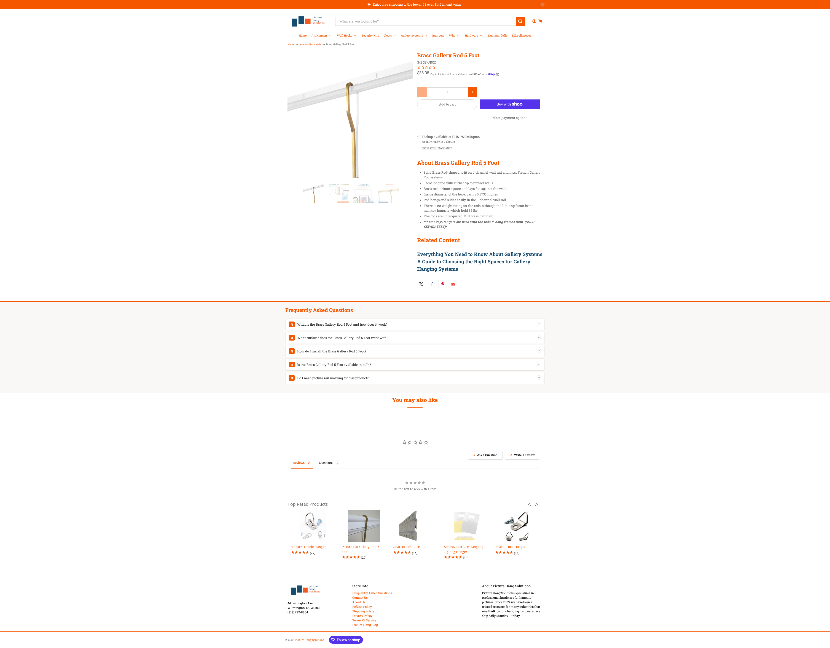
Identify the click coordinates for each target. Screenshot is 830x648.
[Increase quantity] (472, 92)
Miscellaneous (521, 35)
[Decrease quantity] (422, 92)
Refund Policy (362, 607)
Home (303, 35)
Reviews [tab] (299, 463)
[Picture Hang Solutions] (308, 21)
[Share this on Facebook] (432, 284)
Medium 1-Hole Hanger (308, 546)
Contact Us (360, 597)
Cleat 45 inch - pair (406, 546)
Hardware (471, 35)
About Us (358, 602)
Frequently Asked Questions (372, 593)
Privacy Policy (362, 616)
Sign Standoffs (497, 35)
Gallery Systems (412, 35)
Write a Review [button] (524, 455)
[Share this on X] (421, 284)
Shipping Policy (363, 611)
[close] (542, 4)
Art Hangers (319, 35)
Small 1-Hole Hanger (510, 546)
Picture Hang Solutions (309, 640)
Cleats (388, 35)
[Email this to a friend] (453, 284)
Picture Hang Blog (365, 625)
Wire (452, 35)
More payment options (510, 117)
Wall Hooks (344, 35)
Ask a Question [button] (487, 455)
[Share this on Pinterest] (443, 284)
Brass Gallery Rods (310, 44)
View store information (437, 148)
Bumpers (438, 35)
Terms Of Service (364, 620)
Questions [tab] (326, 463)
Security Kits (370, 35)
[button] (530, 504)
